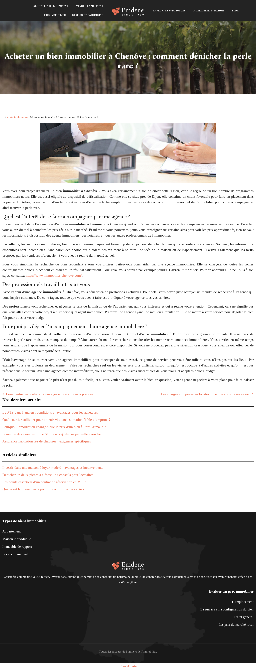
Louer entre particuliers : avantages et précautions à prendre (49, 394)
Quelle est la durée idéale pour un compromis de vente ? (43, 489)
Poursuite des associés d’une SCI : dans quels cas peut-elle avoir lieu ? (53, 434)
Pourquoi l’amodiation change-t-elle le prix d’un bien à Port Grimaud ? (54, 427)
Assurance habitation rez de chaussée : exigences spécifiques (46, 441)
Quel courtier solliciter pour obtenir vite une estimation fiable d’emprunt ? (56, 420)
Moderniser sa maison (208, 10)
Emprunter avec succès (169, 10)
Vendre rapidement (89, 6)
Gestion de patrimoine (87, 15)
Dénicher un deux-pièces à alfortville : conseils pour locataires (47, 475)
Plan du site (128, 666)
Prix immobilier (55, 15)
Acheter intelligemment (50, 6)
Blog (235, 10)
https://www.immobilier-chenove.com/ (54, 275)
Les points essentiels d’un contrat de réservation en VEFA (44, 482)
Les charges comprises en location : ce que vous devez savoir (205, 394)
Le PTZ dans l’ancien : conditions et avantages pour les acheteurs (50, 412)
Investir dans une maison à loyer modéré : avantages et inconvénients (52, 468)
